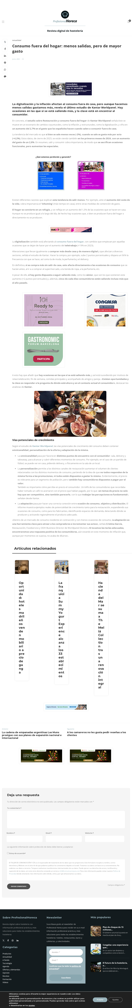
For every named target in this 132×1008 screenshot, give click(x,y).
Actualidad (16, 40)
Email (49, 833)
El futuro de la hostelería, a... (115, 964)
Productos (7, 953)
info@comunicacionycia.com (70, 871)
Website (89, 833)
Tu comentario (14, 808)
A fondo (6, 960)
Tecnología (7, 963)
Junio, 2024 (16, 59)
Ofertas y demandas (11, 969)
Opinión (6, 973)
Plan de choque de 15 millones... (113, 928)
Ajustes (115, 999)
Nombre (11, 833)
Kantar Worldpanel (42, 446)
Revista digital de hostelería (65, 31)
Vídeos (5, 982)
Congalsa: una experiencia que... (115, 946)
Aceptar (100, 999)
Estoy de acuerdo (17, 853)
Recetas (6, 976)
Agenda (6, 966)
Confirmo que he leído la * (65, 967)
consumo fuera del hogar (70, 241)
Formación (7, 979)
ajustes (32, 1005)
